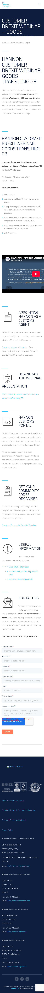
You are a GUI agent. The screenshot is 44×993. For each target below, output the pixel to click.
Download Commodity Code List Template (19, 525)
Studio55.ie (15, 988)
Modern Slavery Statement (13, 800)
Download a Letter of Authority (14, 347)
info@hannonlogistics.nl (17, 931)
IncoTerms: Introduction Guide (21, 579)
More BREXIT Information (19, 567)
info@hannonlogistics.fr (17, 966)
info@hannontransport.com (18, 866)
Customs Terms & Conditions (14, 820)
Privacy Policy (7, 830)
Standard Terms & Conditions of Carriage (19, 810)
